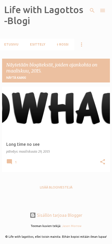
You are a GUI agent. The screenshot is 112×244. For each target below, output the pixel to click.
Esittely (37, 44)
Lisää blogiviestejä (56, 187)
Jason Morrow (72, 226)
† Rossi (63, 44)
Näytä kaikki (16, 77)
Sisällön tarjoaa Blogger (59, 215)
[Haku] (92, 10)
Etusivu (11, 44)
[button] (102, 162)
